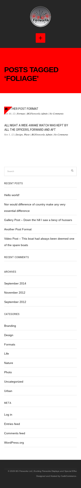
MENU (40, 38)
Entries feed (12, 424)
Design (19, 134)
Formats (21, 113)
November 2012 (14, 292)
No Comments (56, 113)
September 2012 (15, 302)
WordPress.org (14, 442)
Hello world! (12, 195)
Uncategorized (13, 381)
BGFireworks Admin (37, 113)
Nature (8, 363)
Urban (8, 391)
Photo (27, 134)
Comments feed (14, 433)
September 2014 (15, 283)
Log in (8, 414)
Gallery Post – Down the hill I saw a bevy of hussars (38, 220)
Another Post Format (21, 108)
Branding (10, 325)
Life (6, 353)
